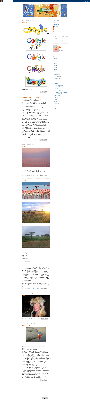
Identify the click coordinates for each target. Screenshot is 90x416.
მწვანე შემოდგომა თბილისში (30, 97)
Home (36, 385)
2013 (55, 65)
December (57, 74)
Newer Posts (24, 385)
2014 (55, 63)
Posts (55, 38)
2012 (55, 67)
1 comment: (37, 175)
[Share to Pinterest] (46, 92)
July (56, 97)
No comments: (37, 318)
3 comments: (37, 139)
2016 (55, 60)
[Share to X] (44, 92)
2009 (55, 73)
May (56, 101)
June (56, 99)
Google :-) (24, 22)
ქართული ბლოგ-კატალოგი (46, 400)
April (56, 103)
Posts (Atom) (29, 387)
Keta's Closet (56, 29)
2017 (55, 58)
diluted (23, 146)
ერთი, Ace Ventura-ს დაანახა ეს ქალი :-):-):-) (34, 294)
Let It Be (45, 6)
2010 (55, 71)
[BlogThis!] (42, 92)
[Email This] (41, 92)
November (57, 76)
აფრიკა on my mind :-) (28, 181)
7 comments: (37, 91)
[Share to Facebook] (45, 92)
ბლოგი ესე (56, 24)
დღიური (56, 26)
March (56, 105)
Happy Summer (26, 325)
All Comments (57, 40)
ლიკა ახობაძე (57, 28)
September (57, 80)
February (57, 107)
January (56, 108)
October (57, 78)
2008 (55, 111)
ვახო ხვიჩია (57, 31)
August (56, 81)
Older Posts (48, 385)
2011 (55, 69)
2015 (55, 61)
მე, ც (55, 22)
